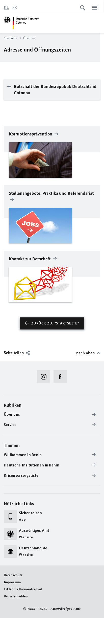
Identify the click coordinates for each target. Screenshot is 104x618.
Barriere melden (16, 596)
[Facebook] (62, 376)
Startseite (10, 38)
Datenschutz (13, 575)
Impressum (12, 582)
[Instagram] (45, 376)
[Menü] (94, 7)
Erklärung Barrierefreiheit (23, 589)
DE (6, 7)
